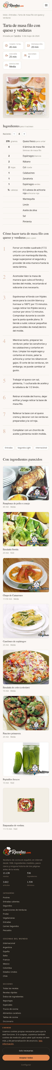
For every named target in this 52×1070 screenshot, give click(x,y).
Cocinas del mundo (15, 938)
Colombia (7, 967)
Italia (5, 955)
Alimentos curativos (12, 1013)
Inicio (5, 15)
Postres (6, 897)
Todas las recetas (10, 988)
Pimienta (27, 221)
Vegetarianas (9, 918)
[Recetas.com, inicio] (13, 5)
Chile (5, 976)
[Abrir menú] (46, 5)
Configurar (26, 1064)
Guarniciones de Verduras (15, 909)
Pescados (7, 930)
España (6, 951)
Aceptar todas (26, 1057)
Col (24, 167)
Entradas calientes (11, 901)
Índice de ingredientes (13, 996)
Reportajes (8, 1000)
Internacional (41, 448)
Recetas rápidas (10, 992)
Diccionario (8, 1021)
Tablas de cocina (10, 1017)
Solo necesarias (26, 1050)
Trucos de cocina (10, 1009)
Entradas (13, 15)
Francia (6, 959)
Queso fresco (29, 141)
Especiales (7, 1004)
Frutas (6, 913)
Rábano (26, 161)
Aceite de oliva (30, 210)
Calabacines (29, 172)
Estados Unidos (10, 971)
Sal (24, 215)
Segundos (7, 905)
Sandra (17, 36)
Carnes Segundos (11, 926)
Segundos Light (24, 448)
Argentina (7, 947)
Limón (26, 204)
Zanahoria (28, 178)
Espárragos (28, 155)
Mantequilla (29, 198)
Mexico (6, 963)
